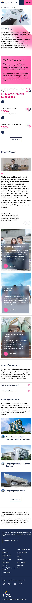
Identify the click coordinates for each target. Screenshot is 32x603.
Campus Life (6, 562)
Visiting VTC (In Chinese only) (10, 391)
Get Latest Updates (9, 540)
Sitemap (19, 556)
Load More (14, 139)
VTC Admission (5, 7)
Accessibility (20, 565)
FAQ (18, 568)
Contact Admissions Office (23, 549)
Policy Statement (21, 562)
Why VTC (5, 565)
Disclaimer (20, 559)
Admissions (5, 552)
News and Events (7, 559)
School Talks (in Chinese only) (10, 385)
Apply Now (28, 2)
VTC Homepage (6, 572)
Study (4, 549)
